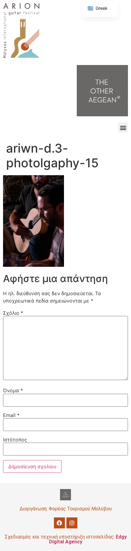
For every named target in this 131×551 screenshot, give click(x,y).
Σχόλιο (13, 312)
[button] (123, 127)
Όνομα (13, 390)
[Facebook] (59, 522)
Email (11, 415)
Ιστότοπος (15, 439)
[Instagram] (71, 522)
